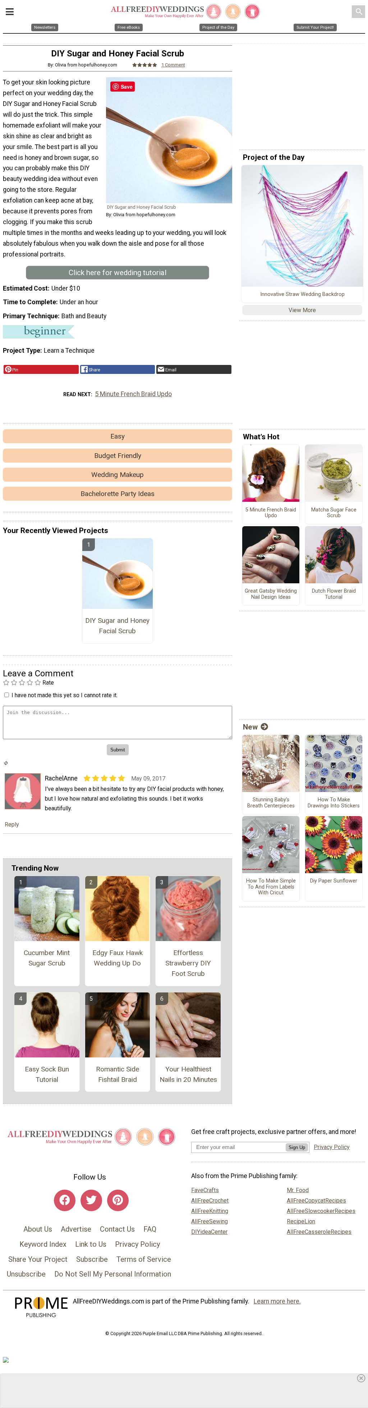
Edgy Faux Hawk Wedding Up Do (117, 958)
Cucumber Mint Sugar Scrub (47, 958)
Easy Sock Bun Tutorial (47, 1074)
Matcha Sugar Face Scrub (333, 513)
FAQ (149, 1229)
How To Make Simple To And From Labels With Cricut (271, 887)
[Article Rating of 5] (144, 65)
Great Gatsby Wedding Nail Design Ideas (271, 594)
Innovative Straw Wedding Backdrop (302, 294)
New (250, 727)
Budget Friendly (117, 455)
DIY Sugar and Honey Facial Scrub (117, 625)
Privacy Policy (137, 1244)
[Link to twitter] (91, 1200)
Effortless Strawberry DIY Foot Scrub (188, 963)
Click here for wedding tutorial (117, 272)
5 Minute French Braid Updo (133, 394)
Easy (117, 436)
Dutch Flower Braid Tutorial (334, 594)
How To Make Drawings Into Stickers (334, 803)
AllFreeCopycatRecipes (316, 1200)
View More (302, 310)
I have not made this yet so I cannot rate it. (65, 695)
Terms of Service (143, 1259)
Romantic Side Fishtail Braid (117, 1074)
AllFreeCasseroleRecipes (319, 1231)
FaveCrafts (205, 1190)
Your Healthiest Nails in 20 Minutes (188, 1074)
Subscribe (92, 1259)
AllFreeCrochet (210, 1200)
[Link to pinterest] (118, 1200)
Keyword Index (42, 1244)
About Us (37, 1229)
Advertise (76, 1229)
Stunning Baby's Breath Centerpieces (271, 803)
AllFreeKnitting (209, 1211)
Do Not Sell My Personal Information (112, 1274)
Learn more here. (277, 1301)
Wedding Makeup (117, 475)
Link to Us (90, 1244)
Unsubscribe (26, 1274)
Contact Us (117, 1229)
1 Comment (173, 65)
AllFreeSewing (209, 1221)
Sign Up (297, 1147)
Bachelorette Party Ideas (117, 494)
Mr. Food (298, 1190)
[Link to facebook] (64, 1200)
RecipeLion (301, 1221)
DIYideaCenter (209, 1231)
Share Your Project (38, 1259)
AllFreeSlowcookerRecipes (321, 1211)
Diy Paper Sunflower (333, 881)
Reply (12, 824)
